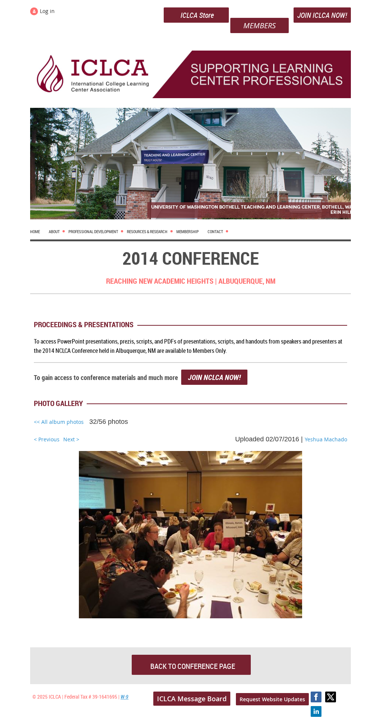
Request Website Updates (272, 699)
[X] (330, 697)
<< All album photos (59, 421)
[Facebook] (316, 697)
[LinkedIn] (316, 711)
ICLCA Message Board (192, 698)
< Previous (47, 439)
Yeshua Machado (326, 439)
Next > (71, 439)
